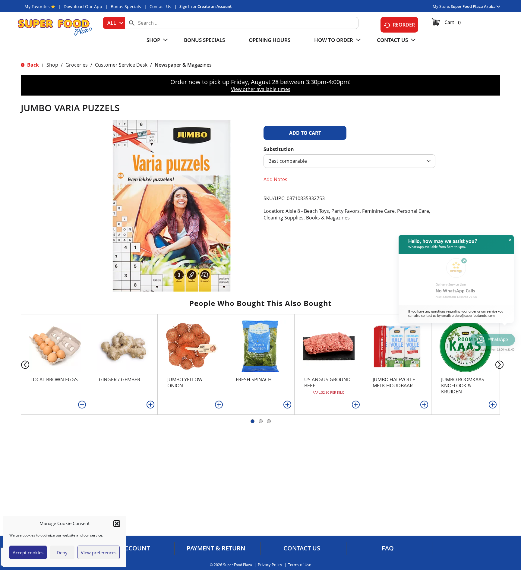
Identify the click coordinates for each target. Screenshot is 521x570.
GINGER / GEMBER (119, 379)
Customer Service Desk (121, 64)
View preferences (98, 553)
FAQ (388, 548)
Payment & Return (216, 548)
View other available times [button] (260, 89)
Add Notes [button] (275, 179)
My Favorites (37, 6)
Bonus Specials (126, 6)
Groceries (76, 64)
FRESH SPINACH (254, 379)
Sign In (185, 6)
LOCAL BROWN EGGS (54, 379)
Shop (52, 64)
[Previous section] (20, 364)
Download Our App (83, 6)
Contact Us (160, 6)
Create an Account (214, 6)
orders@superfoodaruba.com (473, 316)
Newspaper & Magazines (183, 64)
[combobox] (114, 23)
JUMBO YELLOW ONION (185, 382)
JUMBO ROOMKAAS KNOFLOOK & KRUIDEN (462, 385)
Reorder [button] (404, 24)
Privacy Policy (270, 564)
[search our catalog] (131, 23)
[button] (117, 524)
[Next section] (501, 364)
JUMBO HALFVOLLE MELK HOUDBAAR (394, 382)
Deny (62, 553)
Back (32, 64)
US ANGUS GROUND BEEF (327, 382)
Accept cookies (28, 553)
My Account (130, 548)
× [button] (510, 240)
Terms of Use (299, 564)
